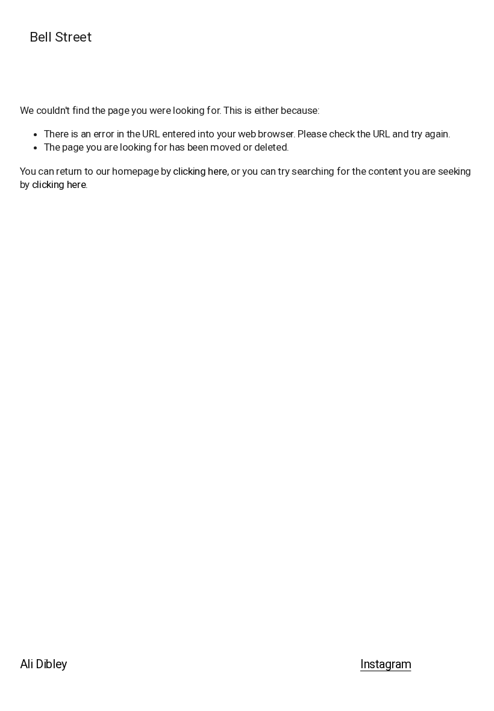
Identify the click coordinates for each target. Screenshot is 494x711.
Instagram (385, 664)
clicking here (200, 171)
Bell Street (60, 37)
